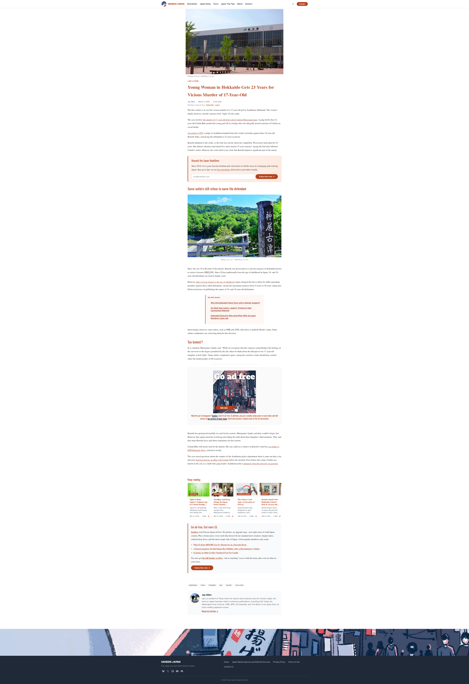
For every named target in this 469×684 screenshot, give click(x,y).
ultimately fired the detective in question (260, 463)
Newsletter (192, 4)
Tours (215, 4)
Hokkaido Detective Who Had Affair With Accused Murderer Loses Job (233, 316)
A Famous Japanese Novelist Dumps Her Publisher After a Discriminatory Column (226, 548)
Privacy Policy (279, 662)
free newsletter (223, 169)
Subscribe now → (266, 176)
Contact (248, 4)
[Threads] (173, 671)
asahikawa (193, 585)
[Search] (293, 4)
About (240, 4)
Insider (302, 4)
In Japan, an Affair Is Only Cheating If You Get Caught (215, 552)
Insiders (215, 415)
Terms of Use (294, 662)
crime (203, 585)
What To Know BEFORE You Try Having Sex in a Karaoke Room (219, 544)
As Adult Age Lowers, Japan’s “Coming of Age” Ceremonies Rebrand (231, 309)
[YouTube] (177, 671)
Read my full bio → (210, 611)
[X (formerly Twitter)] (168, 671)
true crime (239, 585)
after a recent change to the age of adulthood (215, 282)
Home (226, 662)
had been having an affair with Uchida (212, 459)
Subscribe (210, 105)
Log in (217, 105)
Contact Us (228, 667)
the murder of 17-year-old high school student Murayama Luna (230, 119)
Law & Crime (193, 81)
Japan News (205, 4)
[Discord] (182, 671)
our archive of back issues (217, 418)
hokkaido (212, 585)
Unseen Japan (171, 661)
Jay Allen (191, 102)
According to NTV (195, 133)
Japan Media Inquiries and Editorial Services (251, 662)
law (221, 585)
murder (229, 585)
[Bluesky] (163, 671)
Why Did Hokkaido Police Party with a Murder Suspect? (235, 303)
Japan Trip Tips (228, 4)
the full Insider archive (212, 558)
